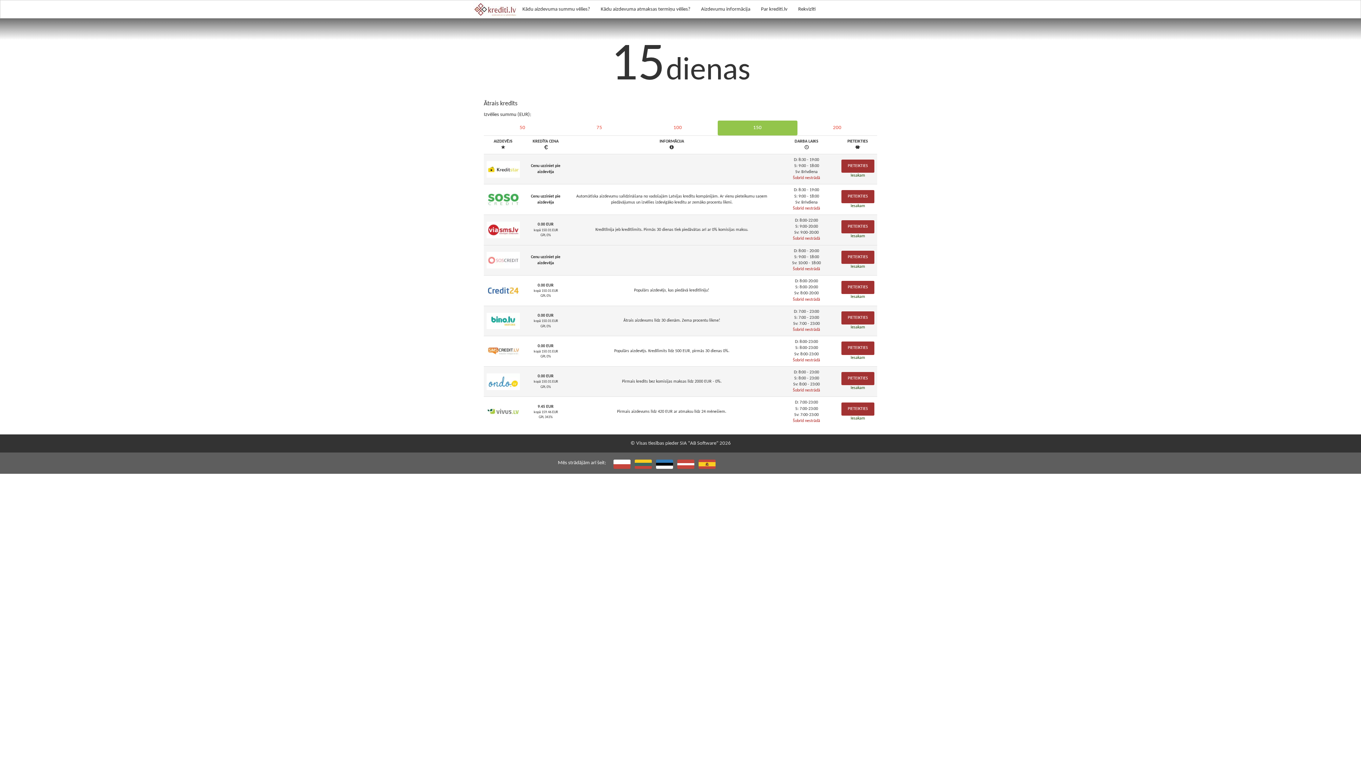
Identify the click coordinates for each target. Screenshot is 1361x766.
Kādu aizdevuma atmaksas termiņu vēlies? (645, 9)
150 (757, 128)
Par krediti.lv (774, 9)
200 (837, 128)
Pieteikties (858, 166)
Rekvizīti (807, 9)
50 (522, 128)
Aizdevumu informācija (725, 9)
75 (599, 128)
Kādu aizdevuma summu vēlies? (556, 9)
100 (677, 128)
